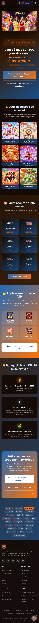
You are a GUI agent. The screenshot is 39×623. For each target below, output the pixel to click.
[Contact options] (34, 618)
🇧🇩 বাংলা (20, 528)
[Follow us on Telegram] (18, 561)
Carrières (24, 580)
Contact (23, 583)
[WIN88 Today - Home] (3, 3)
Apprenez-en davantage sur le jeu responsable (25, 620)
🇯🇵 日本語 (20, 515)
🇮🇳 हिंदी (34, 518)
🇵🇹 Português (29, 511)
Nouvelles (24, 577)
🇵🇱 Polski (18, 525)
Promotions (24, 573)
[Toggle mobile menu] (35, 3)
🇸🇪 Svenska (11, 528)
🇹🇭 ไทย (8, 522)
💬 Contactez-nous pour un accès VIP (19, 347)
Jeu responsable (7, 599)
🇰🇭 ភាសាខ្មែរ (11, 532)
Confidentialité (19, 613)
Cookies (28, 613)
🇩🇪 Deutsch (9, 511)
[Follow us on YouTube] (23, 561)
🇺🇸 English (9, 508)
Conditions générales (27, 592)
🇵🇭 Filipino (21, 532)
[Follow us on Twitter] (8, 561)
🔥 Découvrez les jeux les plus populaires (19, 84)
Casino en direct (7, 573)
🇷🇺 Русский (10, 515)
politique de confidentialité (29, 596)
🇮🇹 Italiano (19, 511)
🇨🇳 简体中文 (6, 518)
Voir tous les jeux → (19, 276)
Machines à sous (7, 570)
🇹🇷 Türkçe (9, 525)
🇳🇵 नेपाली (29, 532)
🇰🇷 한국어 (29, 515)
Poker (3, 580)
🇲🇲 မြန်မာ (28, 528)
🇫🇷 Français (29, 508)
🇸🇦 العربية (26, 518)
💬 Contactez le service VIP (19, 488)
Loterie (4, 583)
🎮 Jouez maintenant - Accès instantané (19, 479)
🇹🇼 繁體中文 (17, 518)
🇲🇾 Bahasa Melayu (19, 535)
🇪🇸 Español (19, 508)
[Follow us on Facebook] (3, 561)
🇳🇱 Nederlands (28, 525)
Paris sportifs (6, 577)
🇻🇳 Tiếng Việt (18, 522)
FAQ (3, 596)
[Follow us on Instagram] (13, 561)
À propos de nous (26, 570)
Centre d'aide (6, 592)
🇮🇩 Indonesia (29, 522)
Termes (10, 613)
